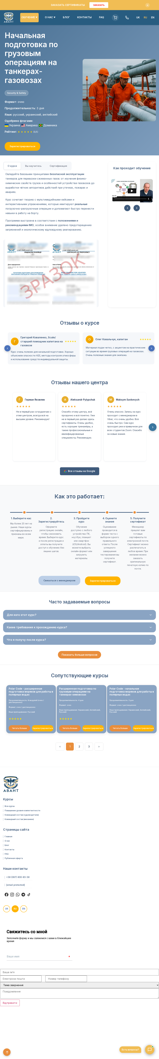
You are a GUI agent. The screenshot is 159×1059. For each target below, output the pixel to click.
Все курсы (10, 806)
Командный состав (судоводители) (22, 815)
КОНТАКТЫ (84, 17)
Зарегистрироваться (22, 146)
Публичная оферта (14, 858)
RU (15, 908)
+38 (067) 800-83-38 (18, 877)
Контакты (9, 850)
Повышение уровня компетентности (22, 810)
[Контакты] (127, 17)
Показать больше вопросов (79, 654)
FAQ (101, 17)
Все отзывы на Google (81, 471)
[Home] (9, 18)
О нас (7, 841)
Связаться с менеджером (59, 580)
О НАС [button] (50, 17)
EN (152, 17)
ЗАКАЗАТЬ (98, 5)
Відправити (10, 1002)
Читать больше (19, 728)
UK (138, 17)
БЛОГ (66, 17)
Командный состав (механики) (19, 819)
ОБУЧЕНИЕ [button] (29, 17)
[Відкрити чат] (149, 1049)
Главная (8, 836)
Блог (7, 845)
